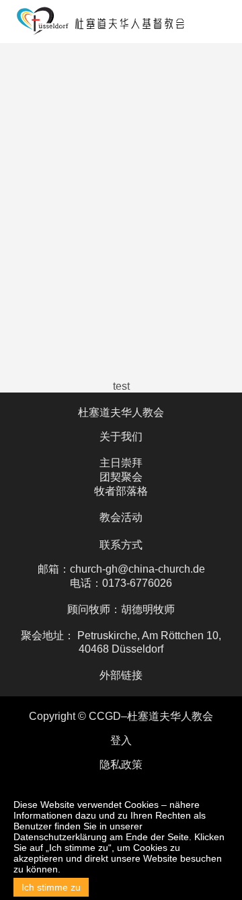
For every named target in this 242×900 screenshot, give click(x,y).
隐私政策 (121, 764)
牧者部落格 (121, 491)
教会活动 (121, 517)
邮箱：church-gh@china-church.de (121, 569)
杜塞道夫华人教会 (121, 412)
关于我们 (121, 436)
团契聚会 (121, 477)
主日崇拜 (121, 462)
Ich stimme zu (51, 887)
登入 (121, 740)
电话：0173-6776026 (121, 583)
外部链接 (121, 675)
